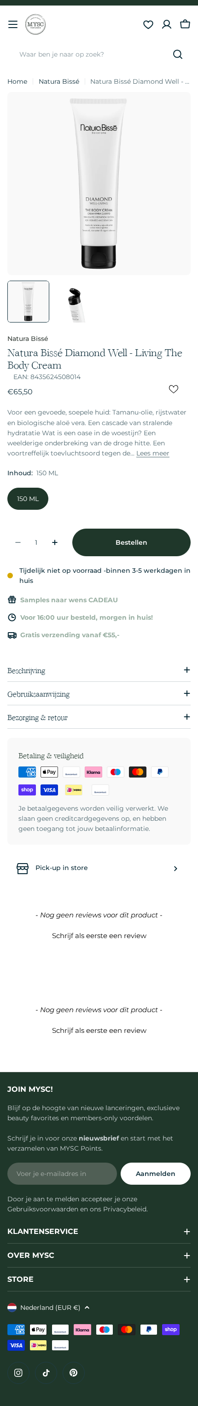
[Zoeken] (177, 54)
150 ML (28, 499)
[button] (99, 934)
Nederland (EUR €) (50, 1307)
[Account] (166, 24)
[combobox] (99, 54)
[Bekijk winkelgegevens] (175, 868)
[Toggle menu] (12, 24)
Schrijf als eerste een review (99, 935)
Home (17, 81)
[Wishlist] (148, 24)
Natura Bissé (59, 81)
